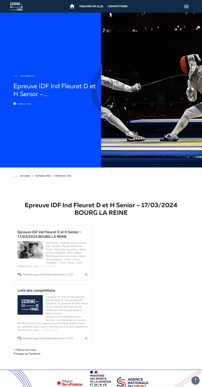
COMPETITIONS (118, 6)
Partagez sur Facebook (26, 353)
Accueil (26, 176)
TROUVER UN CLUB (91, 6)
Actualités (43, 176)
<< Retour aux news (24, 349)
